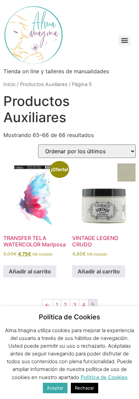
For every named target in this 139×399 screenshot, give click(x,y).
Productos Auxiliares (43, 84)
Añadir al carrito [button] (30, 271)
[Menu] (124, 40)
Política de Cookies (104, 377)
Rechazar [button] (84, 388)
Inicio (9, 84)
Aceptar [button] (55, 388)
